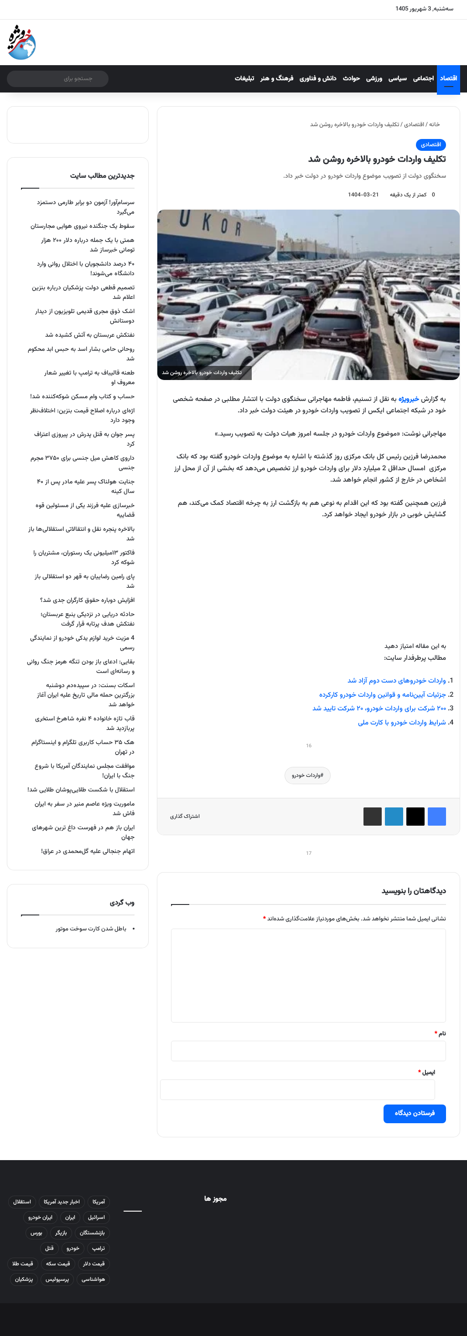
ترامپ (98, 1248)
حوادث (351, 79)
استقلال (22, 1202)
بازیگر (61, 1233)
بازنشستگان (92, 1233)
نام (440, 1033)
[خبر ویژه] (21, 42)
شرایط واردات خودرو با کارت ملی (402, 723)
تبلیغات (244, 79)
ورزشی (374, 79)
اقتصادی (414, 124)
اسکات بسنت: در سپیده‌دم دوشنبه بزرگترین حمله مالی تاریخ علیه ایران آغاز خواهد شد (86, 695)
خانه (435, 124)
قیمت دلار (94, 1264)
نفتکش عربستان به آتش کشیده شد (90, 335)
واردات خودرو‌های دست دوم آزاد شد (397, 681)
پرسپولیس (57, 1279)
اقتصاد (448, 79)
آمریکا (99, 1202)
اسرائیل (96, 1217)
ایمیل (426, 1072)
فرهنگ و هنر (276, 79)
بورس (36, 1233)
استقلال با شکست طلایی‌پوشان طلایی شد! (81, 790)
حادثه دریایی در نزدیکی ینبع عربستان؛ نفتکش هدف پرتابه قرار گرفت (88, 619)
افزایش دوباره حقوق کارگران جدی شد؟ (87, 600)
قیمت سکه (58, 1264)
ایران (70, 1217)
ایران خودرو (40, 1217)
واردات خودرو (306, 775)
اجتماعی (423, 79)
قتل (49, 1248)
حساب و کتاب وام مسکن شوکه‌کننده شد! (82, 396)
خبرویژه (409, 399)
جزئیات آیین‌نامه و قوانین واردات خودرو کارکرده (382, 695)
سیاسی (398, 79)
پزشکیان (24, 1279)
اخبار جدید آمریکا (62, 1202)
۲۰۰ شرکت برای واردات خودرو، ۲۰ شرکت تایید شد (379, 709)
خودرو (73, 1248)
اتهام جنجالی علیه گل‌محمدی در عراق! (88, 851)
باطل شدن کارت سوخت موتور (91, 929)
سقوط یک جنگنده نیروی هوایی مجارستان (83, 226)
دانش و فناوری (318, 79)
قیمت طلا (22, 1264)
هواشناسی (93, 1279)
